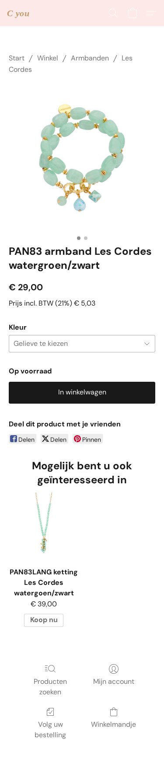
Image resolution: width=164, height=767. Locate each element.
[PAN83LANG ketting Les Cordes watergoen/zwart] (43, 527)
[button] (18, 13)
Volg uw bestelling (50, 729)
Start (16, 58)
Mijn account (113, 681)
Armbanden (90, 58)
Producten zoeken (50, 687)
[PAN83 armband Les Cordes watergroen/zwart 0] (82, 157)
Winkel (47, 58)
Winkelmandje (113, 724)
